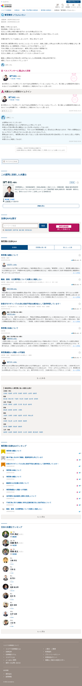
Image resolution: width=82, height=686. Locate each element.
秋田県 (25, 393)
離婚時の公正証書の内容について (17, 483)
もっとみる (41, 378)
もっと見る (41, 517)
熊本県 (20, 432)
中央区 (18, 78)
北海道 (5, 393)
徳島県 (20, 426)
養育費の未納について (13, 470)
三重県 (20, 410)
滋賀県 (20, 415)
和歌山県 (30, 415)
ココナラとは (10, 657)
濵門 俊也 (15, 76)
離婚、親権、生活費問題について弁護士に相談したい (24, 509)
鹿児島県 (35, 432)
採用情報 (9, 677)
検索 (43, 226)
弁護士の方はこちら (73, 1)
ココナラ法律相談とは (13, 649)
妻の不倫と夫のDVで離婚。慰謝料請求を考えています (24, 457)
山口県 (15, 421)
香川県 (5, 426)
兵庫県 (10, 415)
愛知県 (5, 410)
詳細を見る (41, 206)
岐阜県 (15, 410)
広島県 (5, 421)
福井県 (30, 404)
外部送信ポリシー (51, 657)
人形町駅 (8, 201)
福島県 (35, 393)
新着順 (14, 247)
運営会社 (9, 674)
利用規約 (48, 651)
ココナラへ (6, 2)
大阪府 (5, 415)
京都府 (15, 415)
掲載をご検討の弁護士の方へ (55, 660)
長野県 (10, 404)
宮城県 (20, 393)
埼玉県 (21, 399)
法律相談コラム (11, 654)
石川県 (20, 404)
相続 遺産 (21, 230)
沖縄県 (41, 432)
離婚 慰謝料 (8, 230)
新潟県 (5, 404)
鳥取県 (20, 421)
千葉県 (16, 399)
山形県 (30, 393)
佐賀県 (10, 432)
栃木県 (31, 399)
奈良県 (25, 415)
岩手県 (15, 393)
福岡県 (5, 432)
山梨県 (15, 404)
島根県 (25, 421)
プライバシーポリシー (52, 654)
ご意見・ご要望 (50, 649)
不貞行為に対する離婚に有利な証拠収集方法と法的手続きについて (28, 502)
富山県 (25, 404)
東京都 (13, 78)
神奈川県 (10, 399)
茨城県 (26, 399)
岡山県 (10, 421)
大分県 (25, 432)
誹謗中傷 (15, 230)
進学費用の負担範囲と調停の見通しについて (21, 496)
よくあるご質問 (11, 660)
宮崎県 (30, 432)
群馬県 (36, 399)
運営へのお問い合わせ (13, 663)
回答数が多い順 (41, 247)
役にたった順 (67, 247)
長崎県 (15, 432)
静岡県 (10, 410)
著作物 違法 (28, 230)
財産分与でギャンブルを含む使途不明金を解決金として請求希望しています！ (32, 464)
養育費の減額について (13, 451)
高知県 (15, 426)
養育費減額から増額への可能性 (16, 489)
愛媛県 (10, 426)
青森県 (10, 393)
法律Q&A (9, 651)
